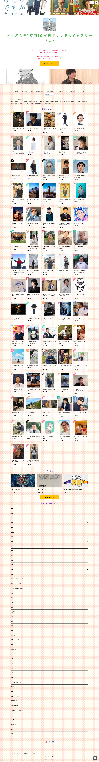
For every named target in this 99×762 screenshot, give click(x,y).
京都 (12, 536)
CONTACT (50, 91)
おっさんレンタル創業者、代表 (18, 588)
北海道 (12, 644)
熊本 (12, 691)
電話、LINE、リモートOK (17, 579)
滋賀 (12, 555)
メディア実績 (81, 91)
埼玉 (12, 569)
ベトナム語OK (14, 719)
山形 (12, 715)
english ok (14, 612)
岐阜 (12, 560)
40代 (12, 658)
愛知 (12, 626)
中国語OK (13, 724)
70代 (12, 677)
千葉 (12, 518)
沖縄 (12, 729)
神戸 (12, 546)
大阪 (12, 541)
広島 (12, 733)
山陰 (12, 593)
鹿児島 (12, 687)
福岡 (12, 597)
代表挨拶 (24, 91)
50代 (12, 668)
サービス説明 (59, 91)
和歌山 (12, 602)
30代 (12, 663)
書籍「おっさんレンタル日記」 (18, 583)
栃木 (12, 513)
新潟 (12, 630)
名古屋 (12, 532)
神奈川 (12, 527)
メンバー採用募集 (70, 91)
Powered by (48, 759)
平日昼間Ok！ (14, 701)
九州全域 (13, 635)
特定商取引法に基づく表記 (29, 753)
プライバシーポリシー (16, 753)
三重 (12, 551)
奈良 (12, 565)
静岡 (12, 574)
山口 (12, 607)
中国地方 (13, 654)
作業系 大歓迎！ (15, 696)
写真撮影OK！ (14, 705)
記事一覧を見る (49, 497)
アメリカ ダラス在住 (16, 682)
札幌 (12, 616)
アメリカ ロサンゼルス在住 (18, 710)
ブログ (31, 91)
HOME (17, 91)
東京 (12, 522)
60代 (12, 672)
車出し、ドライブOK (15, 640)
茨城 (12, 508)
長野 (12, 621)
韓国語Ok (13, 649)
